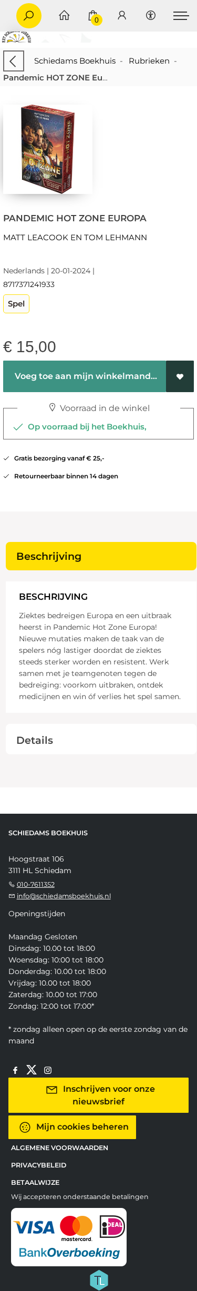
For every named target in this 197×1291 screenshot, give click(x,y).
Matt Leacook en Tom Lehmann (75, 237)
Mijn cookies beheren (81, 1126)
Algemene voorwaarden (59, 1148)
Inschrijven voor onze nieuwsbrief (108, 1094)
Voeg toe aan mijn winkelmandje (86, 376)
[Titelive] (98, 1279)
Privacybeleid (38, 1165)
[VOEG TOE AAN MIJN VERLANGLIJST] (180, 376)
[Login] (122, 16)
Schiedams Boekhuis (75, 61)
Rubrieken (149, 61)
